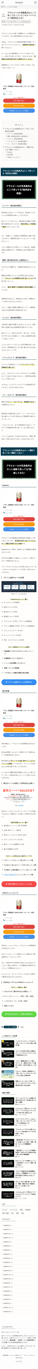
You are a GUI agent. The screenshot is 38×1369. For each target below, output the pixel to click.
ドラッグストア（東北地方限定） (17, 141)
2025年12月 (8, 1234)
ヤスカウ (19, 3)
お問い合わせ (19, 1357)
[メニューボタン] (2, 2)
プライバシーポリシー (29, 1355)
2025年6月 (8, 1246)
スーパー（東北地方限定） (15, 134)
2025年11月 (8, 1238)
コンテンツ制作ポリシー (16, 1355)
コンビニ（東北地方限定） (15, 139)
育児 (12, 1213)
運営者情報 (6, 1355)
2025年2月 (8, 1262)
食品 (22, 1027)
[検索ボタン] (35, 2)
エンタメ (4, 1210)
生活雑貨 (27, 1210)
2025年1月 (8, 1266)
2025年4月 (8, 1254)
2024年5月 (8, 1295)
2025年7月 (8, 1242)
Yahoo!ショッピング (13, 157)
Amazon (9, 152)
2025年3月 (8, 1258)
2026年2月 (8, 1225)
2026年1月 (8, 1229)
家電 (21, 1210)
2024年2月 (8, 1303)
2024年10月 (8, 1279)
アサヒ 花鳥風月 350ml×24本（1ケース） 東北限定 (18, 87)
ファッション (14, 1210)
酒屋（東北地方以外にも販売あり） (18, 136)
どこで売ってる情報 (10, 1027)
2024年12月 (8, 1271)
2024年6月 (8, 1291)
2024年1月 (8, 1307)
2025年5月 (8, 1250)
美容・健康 (5, 1213)
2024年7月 (8, 1287)
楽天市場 (10, 155)
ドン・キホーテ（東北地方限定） (17, 144)
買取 (17, 1213)
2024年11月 (8, 1275)
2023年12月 (8, 1311)
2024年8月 (8, 1283)
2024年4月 (8, 1299)
